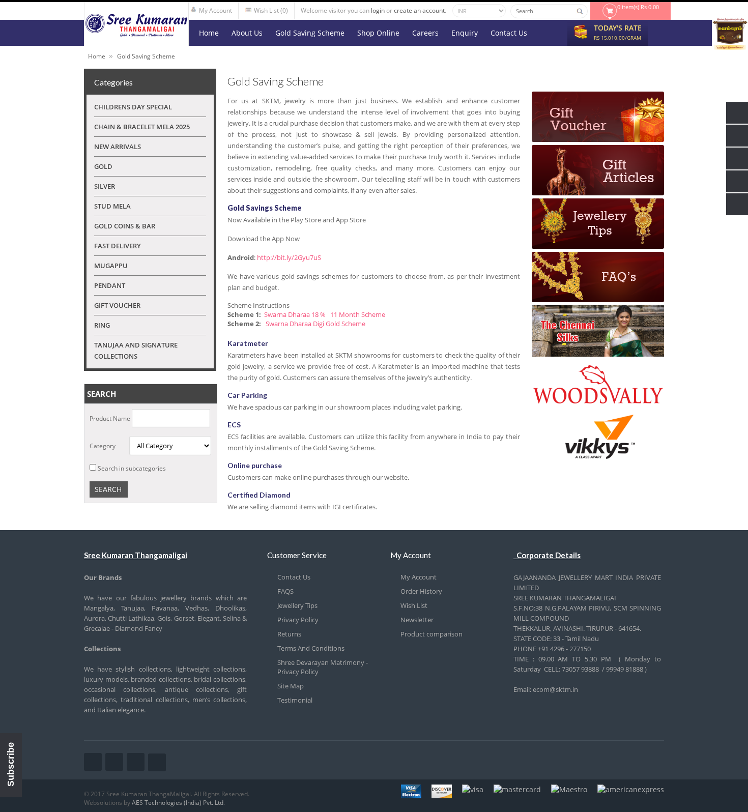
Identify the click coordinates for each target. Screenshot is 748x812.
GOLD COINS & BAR (124, 225)
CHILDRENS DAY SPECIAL (133, 106)
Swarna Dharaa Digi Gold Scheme (314, 323)
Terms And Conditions (310, 648)
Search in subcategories (132, 468)
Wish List (413, 605)
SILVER (104, 186)
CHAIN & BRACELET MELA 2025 (142, 126)
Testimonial (294, 700)
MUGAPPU (111, 265)
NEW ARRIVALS (117, 146)
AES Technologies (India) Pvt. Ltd (177, 802)
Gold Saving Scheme (146, 56)
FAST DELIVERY (117, 245)
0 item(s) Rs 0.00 (638, 7)
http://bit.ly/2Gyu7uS (289, 257)
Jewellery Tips (297, 605)
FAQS (285, 591)
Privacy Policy (298, 619)
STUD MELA (112, 206)
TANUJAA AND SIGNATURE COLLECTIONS (136, 350)
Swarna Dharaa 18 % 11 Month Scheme (324, 314)
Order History (421, 591)
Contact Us (293, 577)
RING (102, 325)
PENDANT (109, 285)
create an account (419, 10)
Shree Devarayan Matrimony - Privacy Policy (322, 667)
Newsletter (417, 619)
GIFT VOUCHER (117, 305)
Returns (289, 634)
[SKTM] (136, 34)
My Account (418, 577)
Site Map (290, 685)
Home (96, 56)
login (378, 10)
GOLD (103, 166)
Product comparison (431, 634)
